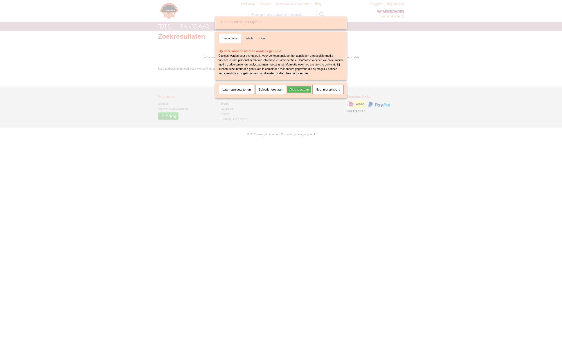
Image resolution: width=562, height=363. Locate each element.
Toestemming (229, 38)
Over (262, 38)
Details (249, 38)
